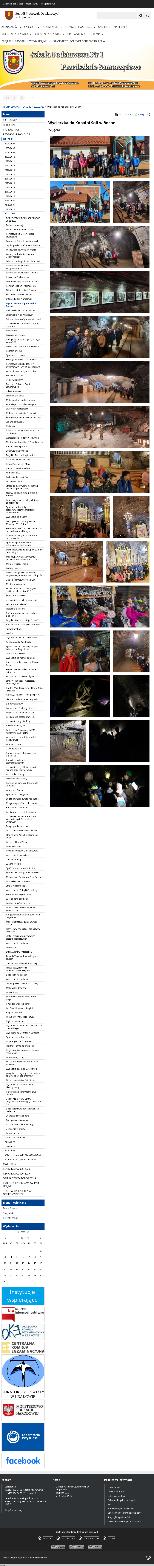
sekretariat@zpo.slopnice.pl (25, 1498)
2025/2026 (10, 1150)
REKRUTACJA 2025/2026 (15, 34)
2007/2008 (10, 148)
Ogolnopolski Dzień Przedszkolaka (23, 245)
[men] (23, 1420)
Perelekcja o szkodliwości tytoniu (22, 404)
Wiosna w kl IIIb (13, 863)
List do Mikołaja (14, 481)
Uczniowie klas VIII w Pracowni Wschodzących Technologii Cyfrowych (21, 819)
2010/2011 (10, 161)
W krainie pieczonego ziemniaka (21, 371)
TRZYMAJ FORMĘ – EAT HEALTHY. (23, 695)
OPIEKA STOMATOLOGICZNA (83, 34)
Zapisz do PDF (125, 114)
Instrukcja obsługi (116, 1496)
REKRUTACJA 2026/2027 (47, 34)
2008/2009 (10, 152)
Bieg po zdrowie (14, 1012)
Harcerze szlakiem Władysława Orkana (21, 1093)
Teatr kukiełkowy (14, 379)
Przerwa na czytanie (16, 335)
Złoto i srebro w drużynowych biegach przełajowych (20, 937)
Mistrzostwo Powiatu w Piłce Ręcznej (24, 877)
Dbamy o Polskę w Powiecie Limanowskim (20, 385)
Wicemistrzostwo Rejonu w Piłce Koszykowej (22, 738)
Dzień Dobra (12, 947)
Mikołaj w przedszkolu (17, 563)
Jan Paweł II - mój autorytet (19, 1008)
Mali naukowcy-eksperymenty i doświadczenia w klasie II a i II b (21, 558)
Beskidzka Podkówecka (17, 277)
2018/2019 (10, 196)
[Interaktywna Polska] (148, 1558)
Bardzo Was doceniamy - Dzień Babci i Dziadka (24, 689)
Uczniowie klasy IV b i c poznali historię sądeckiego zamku (21, 768)
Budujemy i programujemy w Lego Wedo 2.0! (23, 340)
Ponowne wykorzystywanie (121, 1508)
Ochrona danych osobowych (121, 1500)
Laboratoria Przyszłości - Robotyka (23, 261)
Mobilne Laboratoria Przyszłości (21, 413)
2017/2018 (10, 191)
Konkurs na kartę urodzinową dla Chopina (22, 784)
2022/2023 (10, 213)
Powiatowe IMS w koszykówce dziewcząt (21, 670)
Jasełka (9, 633)
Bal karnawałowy (14, 703)
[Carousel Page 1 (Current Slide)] (29, 97)
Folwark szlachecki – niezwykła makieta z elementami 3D (21, 590)
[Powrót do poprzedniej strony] (149, 114)
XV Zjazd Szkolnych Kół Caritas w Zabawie (22, 1063)
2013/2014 (10, 174)
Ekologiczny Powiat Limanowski (21, 359)
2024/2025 (10, 1146)
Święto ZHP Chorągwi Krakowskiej (23, 872)
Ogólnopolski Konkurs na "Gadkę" (22, 983)
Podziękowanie (13, 568)
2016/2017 (10, 187)
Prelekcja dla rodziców (17, 477)
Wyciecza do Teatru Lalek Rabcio (22, 637)
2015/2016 (10, 183)
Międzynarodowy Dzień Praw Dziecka (24, 442)
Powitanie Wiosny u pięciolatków (22, 850)
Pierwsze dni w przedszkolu (19, 229)
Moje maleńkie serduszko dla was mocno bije (22, 1051)
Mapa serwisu (32, 4)
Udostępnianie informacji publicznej (125, 1512)
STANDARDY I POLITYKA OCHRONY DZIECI (77, 41)
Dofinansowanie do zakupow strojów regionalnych (24, 551)
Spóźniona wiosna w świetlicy (20, 868)
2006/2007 (10, 143)
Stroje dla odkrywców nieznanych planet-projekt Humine (22, 487)
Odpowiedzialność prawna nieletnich (23, 319)
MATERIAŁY (120, 26)
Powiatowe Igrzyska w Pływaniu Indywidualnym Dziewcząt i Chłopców (24, 574)
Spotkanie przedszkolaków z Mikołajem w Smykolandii (20, 544)
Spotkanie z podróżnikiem (18, 1037)
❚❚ (6, 97)
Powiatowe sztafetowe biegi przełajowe (20, 235)
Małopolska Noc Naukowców (20, 310)
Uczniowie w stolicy (15, 1128)
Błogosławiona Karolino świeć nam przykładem (23, 916)
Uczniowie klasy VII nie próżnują (21, 600)
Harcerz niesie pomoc (16, 446)
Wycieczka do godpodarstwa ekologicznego (20, 1086)
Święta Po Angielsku (16, 595)
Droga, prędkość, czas (17, 826)
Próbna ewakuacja (15, 225)
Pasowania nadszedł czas (18, 459)
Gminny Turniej (13, 859)
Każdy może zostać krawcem (20, 716)
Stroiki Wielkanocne (15, 885)
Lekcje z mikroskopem (17, 604)
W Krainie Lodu (13, 744)
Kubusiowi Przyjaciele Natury (20, 1016)
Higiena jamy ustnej (15, 1021)
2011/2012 (10, 165)
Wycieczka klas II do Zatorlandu (21, 1068)
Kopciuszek (11, 330)
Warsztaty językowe (16, 653)
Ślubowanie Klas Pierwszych (19, 314)
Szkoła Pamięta (13, 391)
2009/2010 (10, 156)
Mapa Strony (10, 1208)
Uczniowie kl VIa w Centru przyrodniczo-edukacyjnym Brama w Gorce (24, 1101)
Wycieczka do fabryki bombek (20, 657)
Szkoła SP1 (30, 26)
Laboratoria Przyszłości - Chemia (22, 272)
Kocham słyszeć (14, 350)
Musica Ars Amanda (15, 584)
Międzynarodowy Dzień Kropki (21, 249)
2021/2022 (10, 209)
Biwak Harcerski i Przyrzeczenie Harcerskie (21, 754)
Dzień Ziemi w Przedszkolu (19, 951)
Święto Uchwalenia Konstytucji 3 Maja (22, 998)
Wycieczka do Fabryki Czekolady (21, 890)
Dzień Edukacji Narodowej (19, 298)
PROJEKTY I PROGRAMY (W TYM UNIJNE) (24, 41)
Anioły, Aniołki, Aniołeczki (18, 642)
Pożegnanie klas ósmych (18, 1120)
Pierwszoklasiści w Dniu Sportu (21, 1080)
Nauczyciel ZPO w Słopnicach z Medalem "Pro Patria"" (21, 522)
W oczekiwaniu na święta (18, 881)
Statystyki (8, 1213)
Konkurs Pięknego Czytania (19, 894)
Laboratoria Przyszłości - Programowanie (18, 267)
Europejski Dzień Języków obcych (22, 241)
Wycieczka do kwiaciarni (17, 855)
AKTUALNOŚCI (10, 26)
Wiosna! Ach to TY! (15, 846)
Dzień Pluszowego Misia (18, 464)
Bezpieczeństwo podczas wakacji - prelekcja (23, 1110)
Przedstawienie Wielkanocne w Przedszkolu (21, 909)
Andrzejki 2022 (13, 472)
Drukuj (141, 114)
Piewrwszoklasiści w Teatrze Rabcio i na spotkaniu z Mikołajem (24, 529)
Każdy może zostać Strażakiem (21, 812)
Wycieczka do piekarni (16, 516)
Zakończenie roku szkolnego (20, 1124)
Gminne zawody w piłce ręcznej (21, 963)
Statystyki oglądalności (119, 1517)
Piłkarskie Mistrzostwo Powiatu (21, 290)
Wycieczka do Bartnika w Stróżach (22, 1032)
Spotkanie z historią (15, 355)
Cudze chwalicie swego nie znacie (22, 798)
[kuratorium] (23, 1397)
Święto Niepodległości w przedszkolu (24, 417)
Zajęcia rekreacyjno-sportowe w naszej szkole (21, 537)
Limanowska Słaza (15, 395)
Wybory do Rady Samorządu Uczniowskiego (20, 255)
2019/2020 (10, 200)
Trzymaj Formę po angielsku (20, 1045)
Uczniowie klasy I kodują (18, 721)
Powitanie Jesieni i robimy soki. (21, 285)
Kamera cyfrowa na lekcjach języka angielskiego (23, 501)
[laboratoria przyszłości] (23, 1450)
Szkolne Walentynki (15, 725)
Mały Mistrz (11, 426)
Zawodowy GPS (14, 748)
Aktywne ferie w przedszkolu (20, 712)
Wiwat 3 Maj (12, 992)
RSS (109, 1504)
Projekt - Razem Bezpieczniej (20, 455)
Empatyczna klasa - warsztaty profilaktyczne (20, 682)
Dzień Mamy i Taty (15, 1057)
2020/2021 (10, 204)
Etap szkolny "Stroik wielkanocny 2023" (22, 836)
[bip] (23, 1321)
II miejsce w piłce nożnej (18, 1003)
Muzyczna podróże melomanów (21, 803)
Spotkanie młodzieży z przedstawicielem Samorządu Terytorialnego (20, 510)
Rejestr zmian (10, 1218)
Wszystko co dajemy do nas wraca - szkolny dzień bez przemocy (23, 1074)
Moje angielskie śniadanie (18, 1041)
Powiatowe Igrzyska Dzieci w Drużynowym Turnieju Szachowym (23, 365)
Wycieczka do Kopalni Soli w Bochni (21, 304)
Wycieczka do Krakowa (17, 943)
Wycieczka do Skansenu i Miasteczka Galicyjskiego (24, 1027)
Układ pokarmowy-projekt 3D (20, 579)
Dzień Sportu (12, 1133)
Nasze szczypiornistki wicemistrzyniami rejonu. (18, 969)
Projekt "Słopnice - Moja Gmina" (22, 620)
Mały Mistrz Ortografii (16, 987)
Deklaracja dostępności (13, 4)
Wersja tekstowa (48, 4)
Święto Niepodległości (17, 408)
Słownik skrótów (116, 1491)
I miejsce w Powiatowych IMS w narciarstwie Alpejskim (21, 731)
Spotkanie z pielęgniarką (17, 794)
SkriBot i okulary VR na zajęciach (22, 699)
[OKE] (23, 1339)
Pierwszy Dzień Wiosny (17, 842)
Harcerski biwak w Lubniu (18, 468)
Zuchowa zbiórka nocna (17, 1115)
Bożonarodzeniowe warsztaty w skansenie (21, 614)
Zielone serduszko (15, 421)
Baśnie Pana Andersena (17, 807)
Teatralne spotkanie (15, 1137)
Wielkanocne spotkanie (17, 898)
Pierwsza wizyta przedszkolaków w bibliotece (23, 930)
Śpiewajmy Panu (14, 628)
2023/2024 (10, 1141)
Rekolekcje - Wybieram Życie (20, 676)
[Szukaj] (141, 15)
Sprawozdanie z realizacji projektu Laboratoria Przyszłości (22, 648)
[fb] (23, 1467)
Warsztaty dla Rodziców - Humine (22, 437)
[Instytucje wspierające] (23, 1304)
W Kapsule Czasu (14, 790)
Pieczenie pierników (15, 608)
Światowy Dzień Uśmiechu (19, 294)
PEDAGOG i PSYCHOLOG (78, 26)
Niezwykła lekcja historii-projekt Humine (21, 494)
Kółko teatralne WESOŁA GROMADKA (23, 1155)
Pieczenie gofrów (14, 375)
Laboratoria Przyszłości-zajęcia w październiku (22, 432)
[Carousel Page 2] (32, 97)
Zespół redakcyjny (14, 1510)
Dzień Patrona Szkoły (16, 778)
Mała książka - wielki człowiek (20, 400)
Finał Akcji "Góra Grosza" (18, 903)
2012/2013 (10, 170)
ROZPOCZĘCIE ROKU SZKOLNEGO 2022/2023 (23, 219)
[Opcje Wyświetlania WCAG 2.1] (147, 15)
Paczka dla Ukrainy (15, 774)
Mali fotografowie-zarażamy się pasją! (21, 923)
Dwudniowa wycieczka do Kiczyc (22, 281)
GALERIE (103, 26)
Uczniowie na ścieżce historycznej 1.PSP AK (22, 325)
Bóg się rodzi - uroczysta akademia (23, 624)
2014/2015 (10, 178)
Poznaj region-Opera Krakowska (20, 1159)
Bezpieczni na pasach (16, 974)
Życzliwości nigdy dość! (17, 450)
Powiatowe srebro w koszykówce (22, 346)
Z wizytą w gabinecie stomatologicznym (16, 761)
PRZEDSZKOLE (50, 26)
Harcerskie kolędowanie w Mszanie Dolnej (23, 663)
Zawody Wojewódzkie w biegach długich (22, 957)
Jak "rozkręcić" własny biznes (20, 708)
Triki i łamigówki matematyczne (21, 830)
